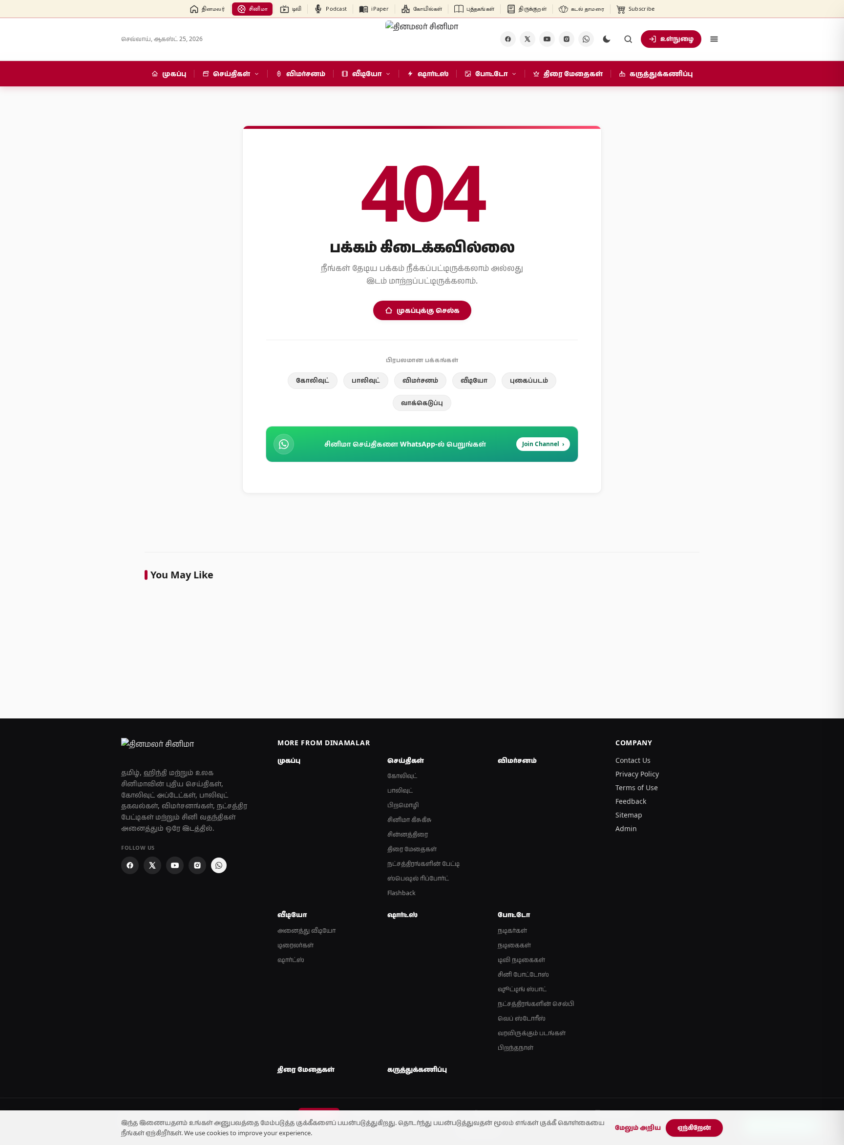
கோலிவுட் (312, 380)
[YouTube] (547, 39)
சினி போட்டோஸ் (523, 974)
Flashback (401, 893)
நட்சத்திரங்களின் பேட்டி (423, 863)
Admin (626, 828)
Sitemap (628, 814)
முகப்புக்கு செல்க (428, 310)
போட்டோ (514, 914)
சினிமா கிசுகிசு (409, 820)
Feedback (630, 801)
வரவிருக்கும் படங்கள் (532, 1033)
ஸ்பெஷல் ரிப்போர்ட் (418, 878)
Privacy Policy (637, 773)
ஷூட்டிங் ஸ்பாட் (522, 989)
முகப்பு (288, 760)
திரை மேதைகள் (412, 849)
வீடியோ (474, 380)
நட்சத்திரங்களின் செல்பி (536, 1004)
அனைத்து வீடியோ (306, 930)
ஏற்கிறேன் (694, 1127)
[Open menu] (714, 39)
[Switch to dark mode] (606, 39)
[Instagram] (566, 39)
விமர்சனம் (420, 380)
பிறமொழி (403, 805)
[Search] (628, 39)
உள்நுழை (677, 38)
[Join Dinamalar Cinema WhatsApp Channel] (586, 39)
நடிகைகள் (514, 945)
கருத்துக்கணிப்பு (417, 1069)
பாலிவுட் (366, 380)
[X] (527, 39)
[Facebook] (508, 39)
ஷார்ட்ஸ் (290, 960)
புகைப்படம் (529, 380)
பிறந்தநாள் (515, 1047)
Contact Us (633, 760)
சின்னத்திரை (407, 834)
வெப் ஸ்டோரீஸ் (522, 1018)
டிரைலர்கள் (295, 945)
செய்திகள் (405, 760)
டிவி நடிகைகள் (521, 960)
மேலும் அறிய (638, 1127)
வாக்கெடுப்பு (422, 402)
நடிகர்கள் (512, 930)
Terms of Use (636, 787)
